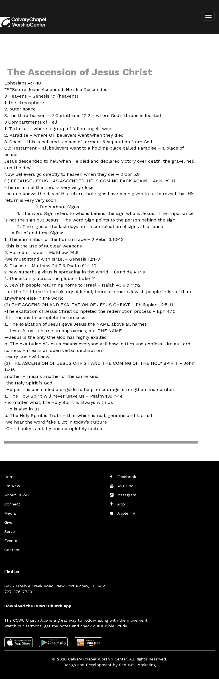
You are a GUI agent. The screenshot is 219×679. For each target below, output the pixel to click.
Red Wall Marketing (137, 664)
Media (10, 513)
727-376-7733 (18, 591)
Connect (12, 504)
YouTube (125, 485)
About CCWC (16, 495)
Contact (12, 549)
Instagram (126, 495)
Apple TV (126, 513)
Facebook (126, 476)
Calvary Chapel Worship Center (97, 659)
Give (8, 522)
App (121, 504)
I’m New (12, 485)
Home (10, 476)
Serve (9, 531)
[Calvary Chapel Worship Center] (21, 27)
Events (10, 540)
